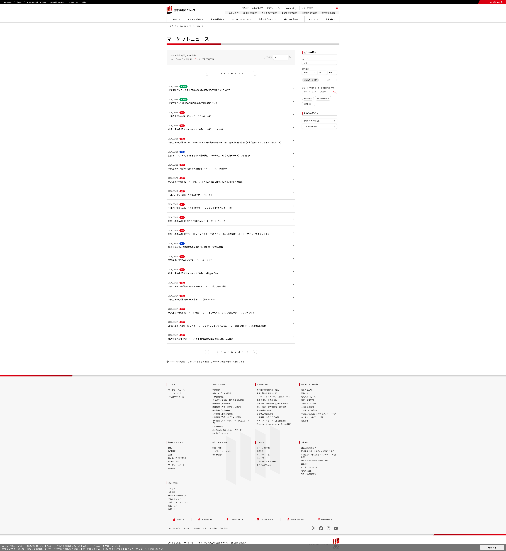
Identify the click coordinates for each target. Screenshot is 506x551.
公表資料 (304, 463)
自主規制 (304, 442)
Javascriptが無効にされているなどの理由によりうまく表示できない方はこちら (207, 361)
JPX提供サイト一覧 (176, 396)
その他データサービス (221, 433)
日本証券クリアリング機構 (76, 2)
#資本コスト (308, 104)
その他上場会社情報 (265, 413)
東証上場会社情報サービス (268, 393)
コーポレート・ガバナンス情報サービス (273, 396)
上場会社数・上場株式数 (267, 400)
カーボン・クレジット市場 (312, 417)
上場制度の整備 (307, 407)
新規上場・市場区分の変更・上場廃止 (272, 403)
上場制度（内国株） (309, 403)
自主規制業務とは (308, 447)
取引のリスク (173, 461)
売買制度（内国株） (309, 396)
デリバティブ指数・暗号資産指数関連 (228, 400)
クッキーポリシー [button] (136, 548)
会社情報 (172, 492)
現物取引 (260, 451)
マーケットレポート (176, 465)
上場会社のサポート (309, 410)
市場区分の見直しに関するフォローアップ (318, 413)
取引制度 (172, 451)
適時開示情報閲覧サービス (268, 389)
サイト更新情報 (310, 126)
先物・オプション (175, 442)
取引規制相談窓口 (308, 474)
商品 (170, 447)
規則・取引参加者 (219, 442)
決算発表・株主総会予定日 (268, 417)
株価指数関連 (217, 396)
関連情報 (304, 420)
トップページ (171, 26)
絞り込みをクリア (310, 80)
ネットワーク (262, 458)
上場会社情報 (262, 384)
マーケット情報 (218, 384)
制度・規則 (217, 447)
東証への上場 (306, 389)
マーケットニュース (196, 26)
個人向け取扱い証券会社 (178, 458)
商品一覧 (304, 393)
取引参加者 (217, 454)
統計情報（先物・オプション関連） (227, 407)
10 (246, 73)
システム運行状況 (264, 465)
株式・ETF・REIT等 (309, 384)
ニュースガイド (174, 393)
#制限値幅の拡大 (323, 98)
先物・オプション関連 (221, 393)
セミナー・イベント (309, 467)
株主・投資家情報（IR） (178, 495)
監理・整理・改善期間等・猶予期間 (271, 407)
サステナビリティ (175, 499)
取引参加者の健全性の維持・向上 (315, 460)
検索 (328, 80)
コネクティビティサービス (268, 461)
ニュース (183, 26)
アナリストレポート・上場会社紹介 (271, 420)
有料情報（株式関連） (221, 410)
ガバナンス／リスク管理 (178, 502)
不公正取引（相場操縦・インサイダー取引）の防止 (319, 455)
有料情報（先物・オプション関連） (227, 417)
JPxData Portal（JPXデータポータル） (228, 429)
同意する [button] (492, 547)
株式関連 (216, 389)
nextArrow (255, 73)
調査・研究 (172, 505)
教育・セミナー (174, 509)
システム (260, 442)
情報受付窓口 (306, 470)
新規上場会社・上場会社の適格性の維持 (317, 451)
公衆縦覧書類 (217, 426)
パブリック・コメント (221, 451)
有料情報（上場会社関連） (223, 413)
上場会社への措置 (264, 410)
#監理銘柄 (308, 98)
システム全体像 (263, 447)
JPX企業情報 (494, 2)
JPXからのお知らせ (312, 121)
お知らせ (172, 488)
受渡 (170, 454)
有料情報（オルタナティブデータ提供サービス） (230, 421)
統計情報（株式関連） (221, 403)
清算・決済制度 (307, 400)
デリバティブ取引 (264, 454)
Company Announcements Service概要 (274, 424)
